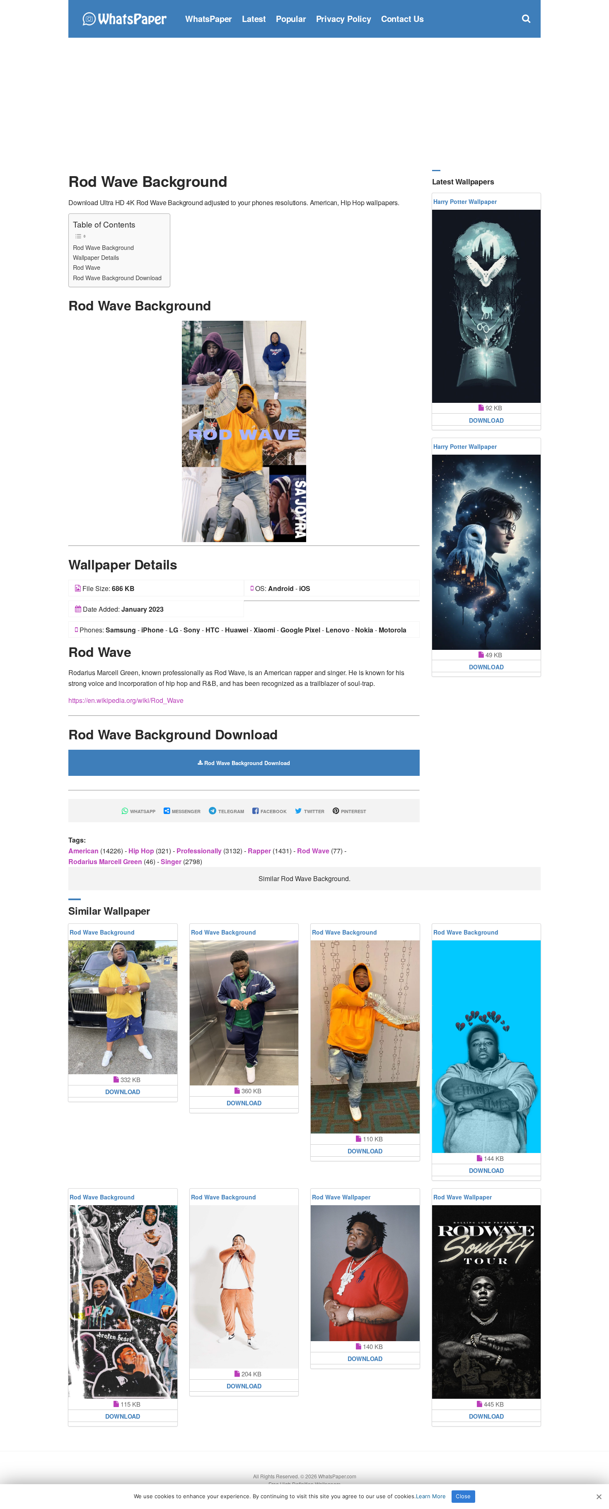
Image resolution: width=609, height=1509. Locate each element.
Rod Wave (86, 267)
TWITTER (313, 811)
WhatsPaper (208, 18)
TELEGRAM (230, 811)
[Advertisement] (304, 104)
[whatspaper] (124, 17)
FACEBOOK (273, 811)
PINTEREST (353, 811)
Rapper (260, 850)
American (84, 850)
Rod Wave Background (103, 247)
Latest (254, 18)
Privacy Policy (343, 18)
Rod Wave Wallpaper (341, 1197)
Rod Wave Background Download (117, 277)
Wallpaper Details (96, 257)
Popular (291, 18)
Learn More (431, 1496)
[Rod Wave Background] (244, 430)
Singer (172, 861)
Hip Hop (142, 850)
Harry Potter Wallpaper (465, 201)
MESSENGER (186, 811)
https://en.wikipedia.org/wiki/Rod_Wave (126, 700)
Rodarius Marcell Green (106, 861)
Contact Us (402, 18)
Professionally (199, 850)
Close (463, 1496)
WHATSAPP (142, 811)
